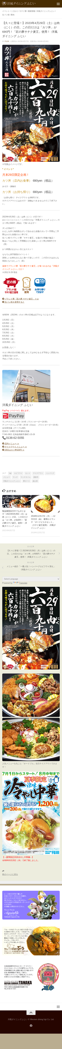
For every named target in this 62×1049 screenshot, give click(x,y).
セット (27, 473)
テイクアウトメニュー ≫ (15, 447)
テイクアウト (38, 473)
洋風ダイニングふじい (46, 11)
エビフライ (18, 473)
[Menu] (58, 4)
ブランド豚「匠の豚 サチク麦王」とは (21, 299)
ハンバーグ (50, 473)
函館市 (35, 477)
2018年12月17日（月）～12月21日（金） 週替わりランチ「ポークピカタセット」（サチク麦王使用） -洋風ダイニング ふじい (43, 522)
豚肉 (12, 15)
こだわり (14, 11)
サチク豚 (23, 11)
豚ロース (26, 481)
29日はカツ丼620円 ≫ (14, 450)
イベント (5, 11)
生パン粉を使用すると (14, 302)
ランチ (15, 477)
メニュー (6, 477)
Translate (23, 583)
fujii (7, 41)
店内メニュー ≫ (11, 443)
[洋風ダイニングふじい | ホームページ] (24, 3)
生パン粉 (5, 15)
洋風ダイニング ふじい (11, 481)
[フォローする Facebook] (31, 1025)
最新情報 (31, 11)
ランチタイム (26, 477)
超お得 (35, 481)
